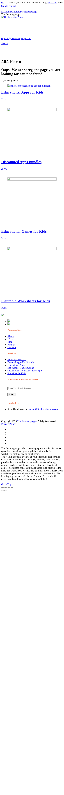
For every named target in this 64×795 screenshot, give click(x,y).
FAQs (10, 339)
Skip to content (8, 6)
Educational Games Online (20, 368)
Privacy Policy (8, 424)
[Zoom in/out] (12, 487)
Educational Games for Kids (24, 231)
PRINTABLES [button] (27, 13)
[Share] (5, 487)
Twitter (34, 36)
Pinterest (13, 25)
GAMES (44, 13)
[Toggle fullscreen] (8, 487)
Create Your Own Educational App (24, 370)
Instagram (13, 36)
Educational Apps (16, 365)
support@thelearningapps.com (43, 409)
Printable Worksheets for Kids (25, 301)
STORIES (13, 19)
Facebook (45, 36)
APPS (11, 13)
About (10, 336)
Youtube (24, 36)
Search (55, 36)
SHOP (50, 19)
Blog (9, 342)
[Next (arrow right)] (5, 490)
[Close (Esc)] (2, 487)
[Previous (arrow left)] (2, 490)
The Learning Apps (27, 421)
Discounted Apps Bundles (21, 162)
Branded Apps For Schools (20, 362)
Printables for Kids (16, 373)
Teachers (11, 347)
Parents (11, 344)
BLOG (38, 19)
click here (49, 2)
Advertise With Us (16, 359)
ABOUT (25, 19)
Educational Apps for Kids (22, 92)
